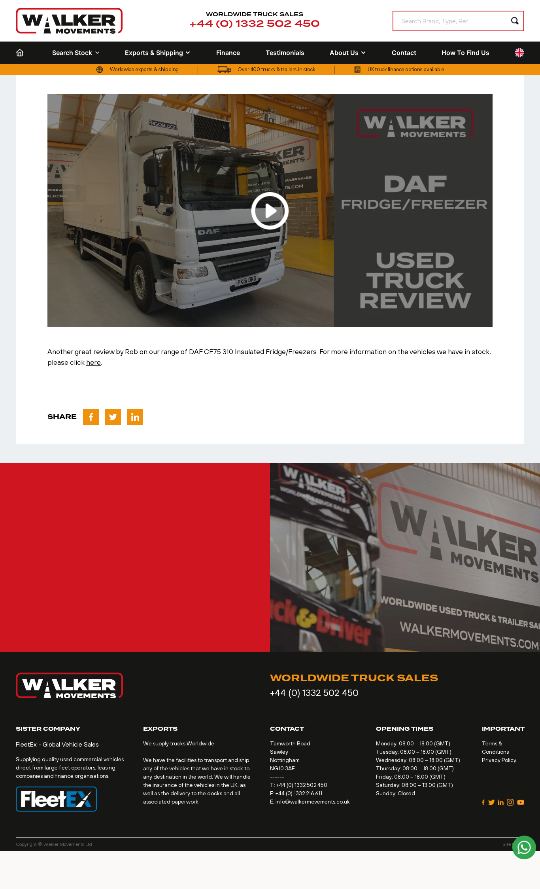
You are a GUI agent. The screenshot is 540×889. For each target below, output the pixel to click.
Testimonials (285, 53)
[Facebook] (483, 802)
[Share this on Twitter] (113, 417)
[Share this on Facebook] (91, 417)
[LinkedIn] (501, 802)
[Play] (270, 210)
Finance (228, 53)
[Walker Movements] (69, 21)
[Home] (21, 53)
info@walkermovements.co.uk (313, 801)
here (93, 362)
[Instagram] (510, 802)
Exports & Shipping (154, 53)
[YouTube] (520, 802)
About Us (344, 53)
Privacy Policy (499, 760)
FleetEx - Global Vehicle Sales (57, 744)
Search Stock (72, 53)
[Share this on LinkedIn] (135, 417)
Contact (404, 53)
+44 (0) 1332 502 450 (254, 24)
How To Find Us (465, 53)
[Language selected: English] (519, 52)
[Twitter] (491, 802)
